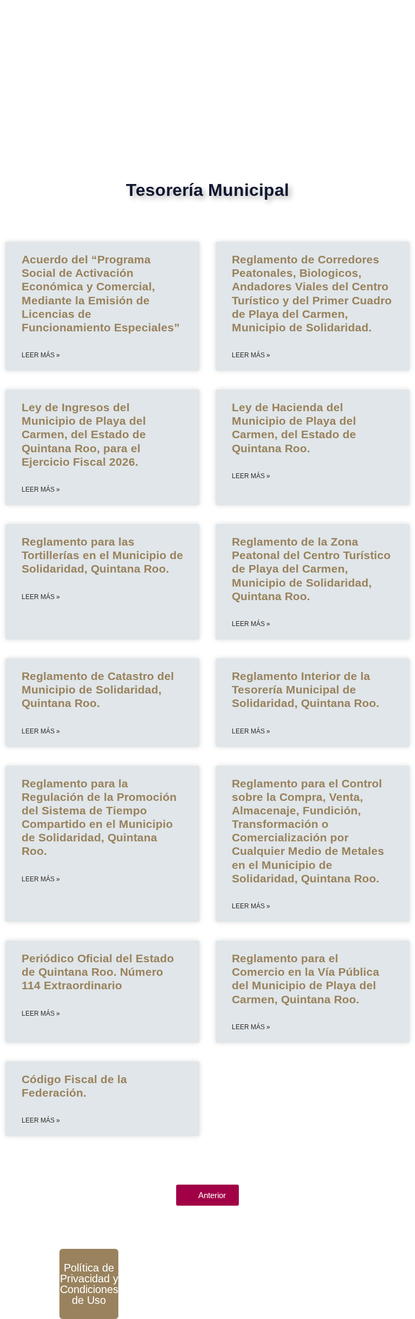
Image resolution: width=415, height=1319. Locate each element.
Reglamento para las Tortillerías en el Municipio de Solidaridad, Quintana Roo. (102, 555)
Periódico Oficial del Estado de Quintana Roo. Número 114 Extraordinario (98, 971)
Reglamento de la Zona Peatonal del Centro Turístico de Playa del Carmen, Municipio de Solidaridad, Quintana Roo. (311, 568)
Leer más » (41, 355)
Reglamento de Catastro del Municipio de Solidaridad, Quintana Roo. (98, 689)
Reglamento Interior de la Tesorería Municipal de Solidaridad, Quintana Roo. (305, 689)
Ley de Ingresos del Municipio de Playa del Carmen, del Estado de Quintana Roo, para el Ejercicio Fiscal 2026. (84, 434)
